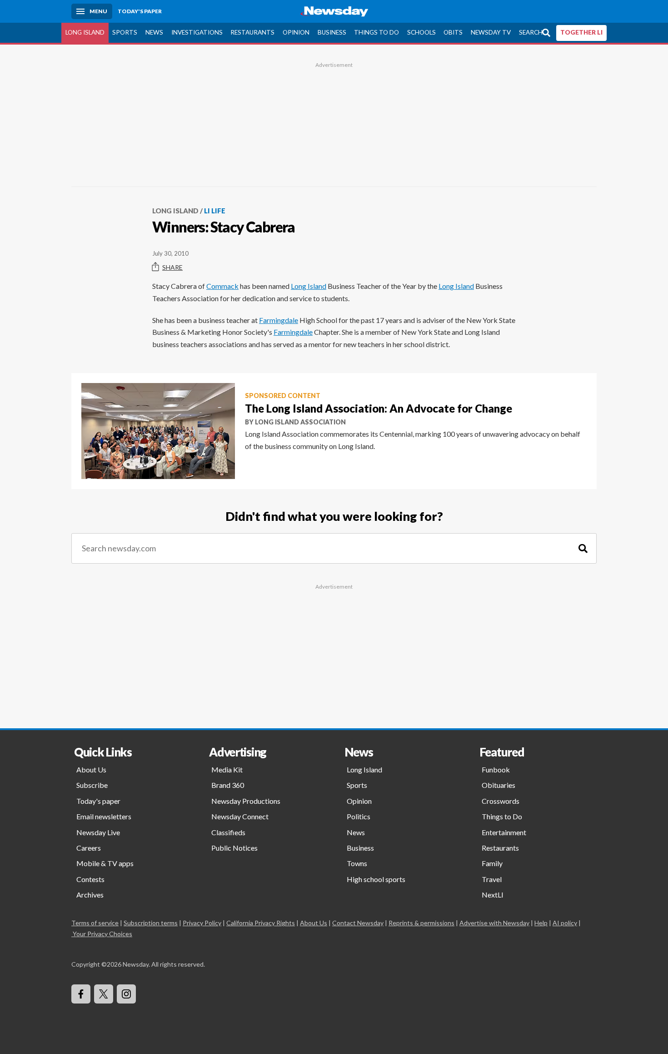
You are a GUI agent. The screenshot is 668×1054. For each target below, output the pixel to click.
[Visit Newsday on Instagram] (126, 994)
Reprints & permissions (421, 923)
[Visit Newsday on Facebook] (80, 994)
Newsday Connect (240, 816)
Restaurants (252, 32)
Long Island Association (300, 422)
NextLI (492, 894)
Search (531, 32)
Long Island (85, 32)
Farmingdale (278, 320)
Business (332, 32)
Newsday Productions (245, 801)
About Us (91, 769)
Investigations (197, 32)
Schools (421, 32)
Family (492, 863)
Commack (222, 286)
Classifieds (228, 832)
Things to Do (376, 32)
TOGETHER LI (581, 32)
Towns (357, 863)
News (154, 32)
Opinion (296, 32)
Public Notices (234, 847)
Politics (358, 816)
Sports (124, 32)
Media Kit (227, 769)
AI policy (565, 923)
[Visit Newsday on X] (103, 994)
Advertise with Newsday (494, 923)
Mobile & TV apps (105, 863)
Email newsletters (103, 816)
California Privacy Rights (260, 923)
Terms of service (95, 923)
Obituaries (498, 785)
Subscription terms (151, 923)
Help (541, 923)
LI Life (214, 211)
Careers (88, 847)
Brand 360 (227, 785)
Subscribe (92, 785)
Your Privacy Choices (102, 934)
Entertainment (504, 832)
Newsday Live (98, 832)
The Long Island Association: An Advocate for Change (378, 408)
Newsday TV (491, 32)
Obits (453, 32)
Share (172, 267)
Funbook (496, 769)
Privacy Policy (202, 923)
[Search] (583, 548)
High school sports (376, 879)
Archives (90, 894)
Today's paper (98, 801)
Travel (492, 879)
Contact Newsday (358, 923)
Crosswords (500, 801)
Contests (90, 879)
